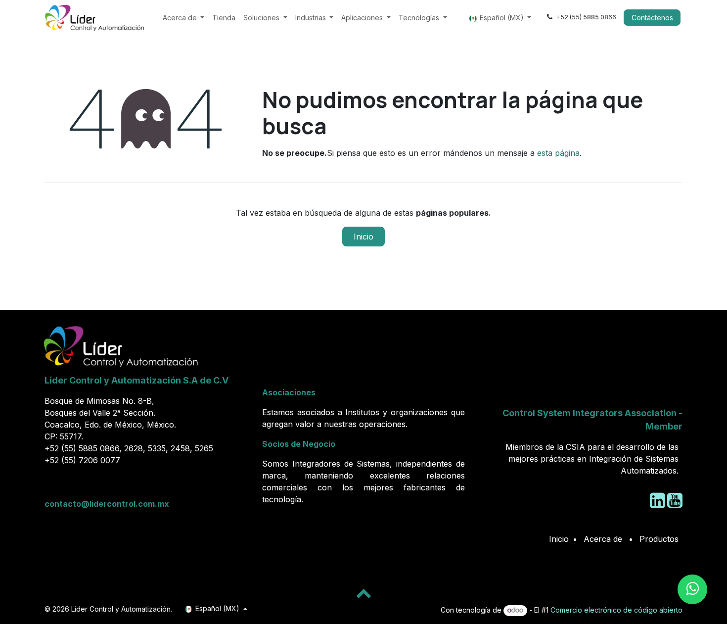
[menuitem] (184, 17)
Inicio (363, 236)
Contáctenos (652, 17)
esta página (558, 153)
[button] (363, 593)
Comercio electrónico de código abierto (616, 610)
